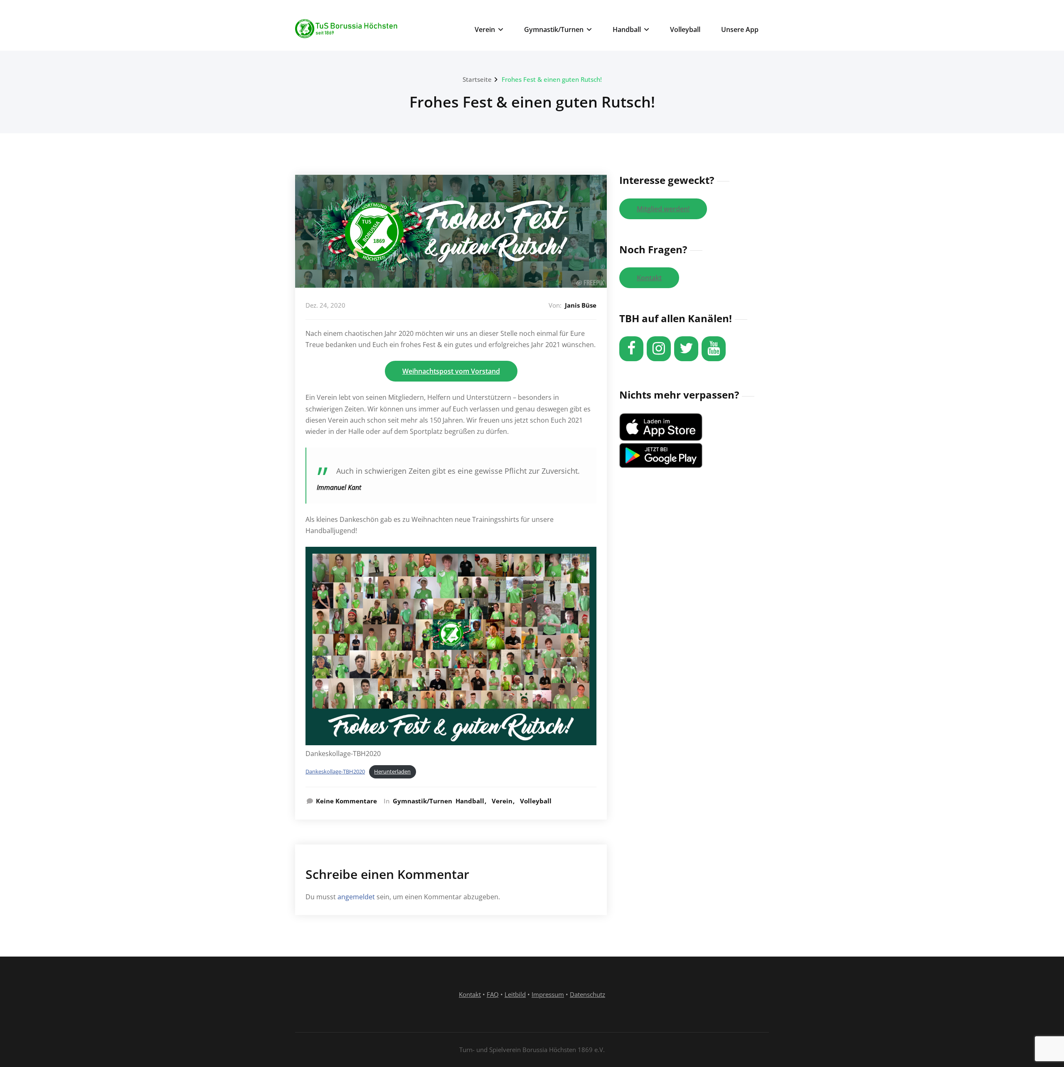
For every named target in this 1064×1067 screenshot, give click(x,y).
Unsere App (740, 29)
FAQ (493, 994)
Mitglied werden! (663, 208)
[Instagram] (659, 348)
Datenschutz (587, 994)
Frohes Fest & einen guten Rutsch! (552, 79)
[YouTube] (714, 348)
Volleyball (685, 29)
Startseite (477, 79)
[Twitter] (686, 348)
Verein (485, 29)
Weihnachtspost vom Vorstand (451, 371)
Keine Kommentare (346, 801)
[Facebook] (631, 348)
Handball (627, 29)
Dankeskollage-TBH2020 (335, 771)
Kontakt (649, 277)
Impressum (548, 994)
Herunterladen (392, 771)
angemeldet (356, 896)
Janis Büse (580, 305)
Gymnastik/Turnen (554, 29)
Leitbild (515, 994)
